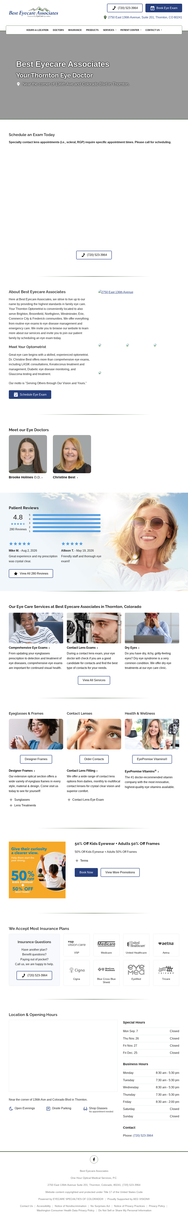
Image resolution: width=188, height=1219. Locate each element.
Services (108, 30)
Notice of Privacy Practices (129, 1205)
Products (92, 30)
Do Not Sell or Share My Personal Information (124, 1210)
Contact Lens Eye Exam (88, 799)
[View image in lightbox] (115, 292)
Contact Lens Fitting (81, 770)
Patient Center (129, 30)
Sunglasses (22, 799)
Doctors (58, 30)
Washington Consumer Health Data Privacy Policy (65, 1210)
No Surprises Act (100, 1205)
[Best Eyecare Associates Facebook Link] (94, 1159)
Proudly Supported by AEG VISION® (128, 1199)
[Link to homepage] (42, 12)
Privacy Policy (157, 1205)
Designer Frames (21, 770)
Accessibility (44, 1205)
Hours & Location (37, 30)
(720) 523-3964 (143, 1135)
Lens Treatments (25, 805)
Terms (84, 860)
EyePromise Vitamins (141, 771)
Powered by (70, 1199)
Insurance (75, 30)
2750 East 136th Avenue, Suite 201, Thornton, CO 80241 (144, 17)
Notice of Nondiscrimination (70, 1205)
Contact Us (152, 30)
